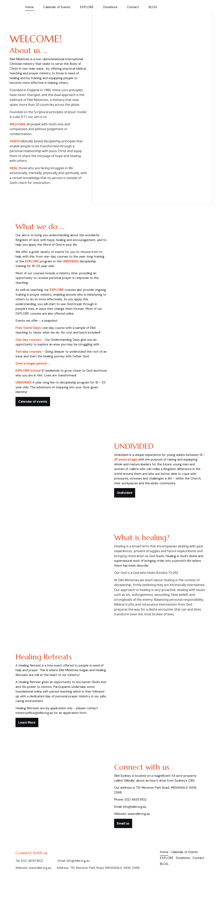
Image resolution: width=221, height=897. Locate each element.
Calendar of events (32, 401)
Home (29, 7)
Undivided (124, 493)
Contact (133, 7)
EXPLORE (87, 7)
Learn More (26, 722)
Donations (110, 7)
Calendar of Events (56, 7)
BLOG (153, 7)
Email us (123, 823)
